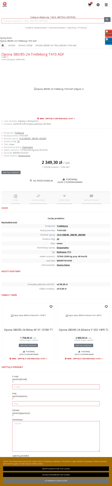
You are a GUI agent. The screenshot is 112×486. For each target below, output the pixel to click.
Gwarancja (71, 27)
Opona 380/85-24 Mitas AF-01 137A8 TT (28, 329)
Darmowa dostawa (57, 27)
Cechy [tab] (15, 200)
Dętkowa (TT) (64, 252)
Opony (11, 45)
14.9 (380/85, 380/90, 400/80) (32, 138)
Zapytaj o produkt (11, 172)
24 (18, 141)
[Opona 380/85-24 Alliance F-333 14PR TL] (83, 315)
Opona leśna (24, 155)
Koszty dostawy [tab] (38, 200)
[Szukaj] (107, 19)
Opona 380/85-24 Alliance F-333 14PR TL (84, 329)
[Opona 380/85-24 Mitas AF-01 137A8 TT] (28, 315)
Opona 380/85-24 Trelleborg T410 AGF (56, 45)
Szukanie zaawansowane (36, 27)
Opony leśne (25, 45)
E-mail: (19, 378)
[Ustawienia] (98, 4)
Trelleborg (19, 132)
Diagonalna (27, 147)
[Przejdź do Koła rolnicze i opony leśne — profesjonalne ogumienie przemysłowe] (2, 45)
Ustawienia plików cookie (56, 481)
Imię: (19, 395)
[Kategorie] (106, 4)
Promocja (82, 27)
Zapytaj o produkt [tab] (91, 200)
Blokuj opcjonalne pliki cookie (56, 475)
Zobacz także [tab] (64, 200)
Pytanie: (21, 412)
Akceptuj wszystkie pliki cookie (56, 469)
